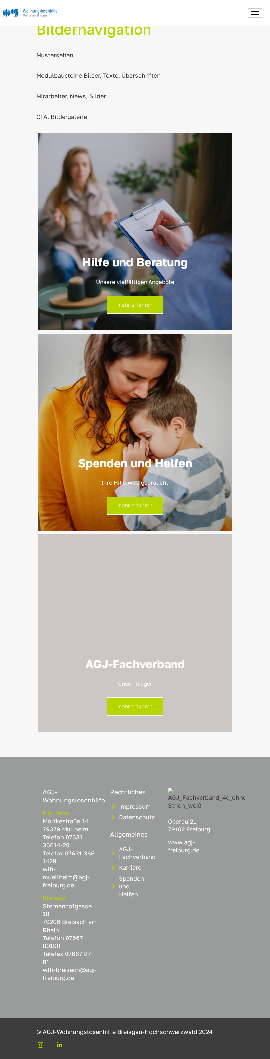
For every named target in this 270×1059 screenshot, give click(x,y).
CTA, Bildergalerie (61, 116)
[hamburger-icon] (255, 13)
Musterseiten (54, 55)
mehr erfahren (135, 304)
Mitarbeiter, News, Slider (71, 96)
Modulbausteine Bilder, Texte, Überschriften (98, 75)
